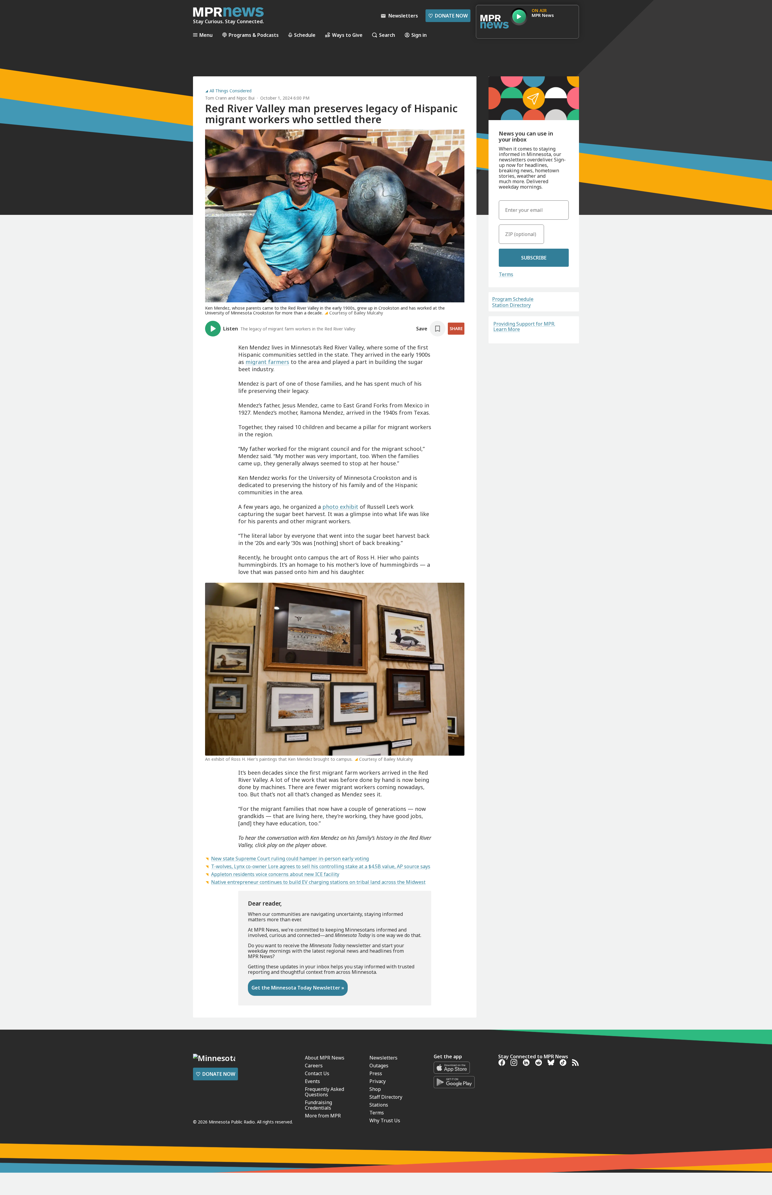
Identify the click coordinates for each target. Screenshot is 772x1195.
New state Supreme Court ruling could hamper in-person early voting (290, 858)
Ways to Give (347, 34)
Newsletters (383, 1057)
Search (387, 34)
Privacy (377, 1081)
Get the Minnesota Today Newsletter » (298, 987)
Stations (378, 1104)
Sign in (419, 34)
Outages (378, 1065)
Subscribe (533, 257)
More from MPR (323, 1115)
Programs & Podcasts (254, 34)
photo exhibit (340, 506)
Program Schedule (512, 299)
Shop (375, 1089)
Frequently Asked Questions (324, 1092)
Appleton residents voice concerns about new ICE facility (275, 874)
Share (456, 328)
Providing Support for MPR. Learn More (524, 326)
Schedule (304, 34)
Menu (206, 34)
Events (312, 1081)
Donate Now (448, 15)
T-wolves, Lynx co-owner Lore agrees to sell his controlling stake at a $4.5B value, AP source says (320, 866)
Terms (506, 274)
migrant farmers (267, 361)
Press (375, 1073)
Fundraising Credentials (318, 1105)
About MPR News (324, 1057)
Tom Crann (216, 98)
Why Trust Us (384, 1120)
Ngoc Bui (245, 98)
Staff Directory (385, 1097)
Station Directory (511, 305)
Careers (314, 1065)
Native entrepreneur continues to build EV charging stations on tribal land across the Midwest (318, 882)
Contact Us (317, 1073)
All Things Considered (231, 90)
